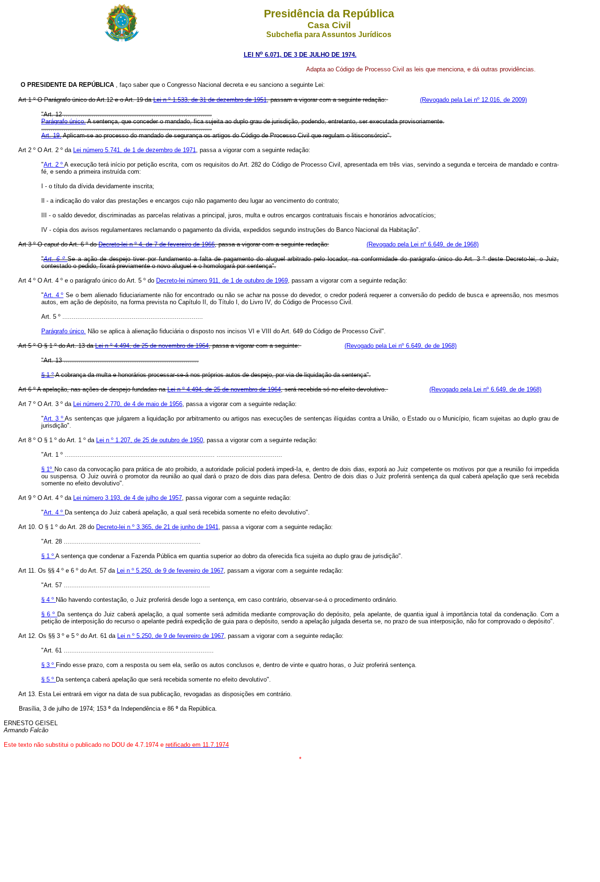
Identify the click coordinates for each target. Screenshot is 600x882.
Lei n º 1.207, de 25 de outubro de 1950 (149, 440)
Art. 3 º (54, 418)
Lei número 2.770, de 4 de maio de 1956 (127, 403)
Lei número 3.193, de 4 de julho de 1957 (127, 497)
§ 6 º (49, 614)
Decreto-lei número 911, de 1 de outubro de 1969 (222, 280)
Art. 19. (51, 135)
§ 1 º (47, 374)
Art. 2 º (54, 164)
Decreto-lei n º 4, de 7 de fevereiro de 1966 (156, 244)
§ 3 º (48, 664)
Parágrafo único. (63, 121)
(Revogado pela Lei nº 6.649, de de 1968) (423, 244)
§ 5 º (48, 679)
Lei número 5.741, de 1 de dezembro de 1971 (134, 149)
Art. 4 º (53, 295)
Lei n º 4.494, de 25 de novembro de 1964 (152, 345)
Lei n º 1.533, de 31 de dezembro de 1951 (210, 99)
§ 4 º (48, 599)
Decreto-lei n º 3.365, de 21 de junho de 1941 (157, 526)
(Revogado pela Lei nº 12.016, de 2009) (473, 99)
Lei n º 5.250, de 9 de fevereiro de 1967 (170, 570)
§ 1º (47, 469)
